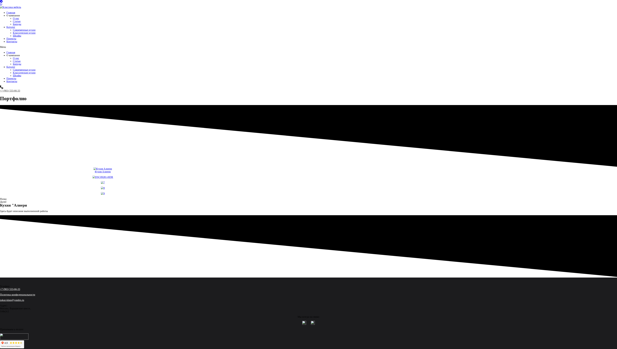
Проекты (11, 38)
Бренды (17, 24)
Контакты (11, 41)
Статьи (17, 21)
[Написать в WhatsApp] (308, 4)
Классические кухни (24, 32)
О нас (16, 18)
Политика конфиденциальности (17, 294)
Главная (10, 12)
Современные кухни (24, 30)
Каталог (10, 27)
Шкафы (17, 35)
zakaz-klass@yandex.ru (12, 300)
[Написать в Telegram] (308, 1)
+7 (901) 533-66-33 (10, 90)
